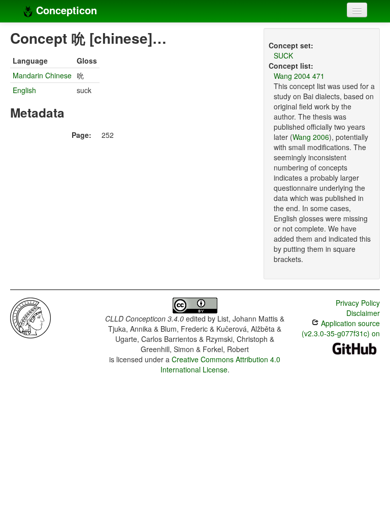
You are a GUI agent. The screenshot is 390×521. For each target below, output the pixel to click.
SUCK (283, 55)
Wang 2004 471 (299, 76)
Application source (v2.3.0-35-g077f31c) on (341, 328)
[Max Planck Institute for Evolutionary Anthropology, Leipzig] (30, 317)
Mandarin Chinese (42, 75)
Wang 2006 (310, 137)
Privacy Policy (358, 303)
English (24, 90)
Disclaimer (363, 313)
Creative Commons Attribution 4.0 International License (220, 364)
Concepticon (65, 10)
